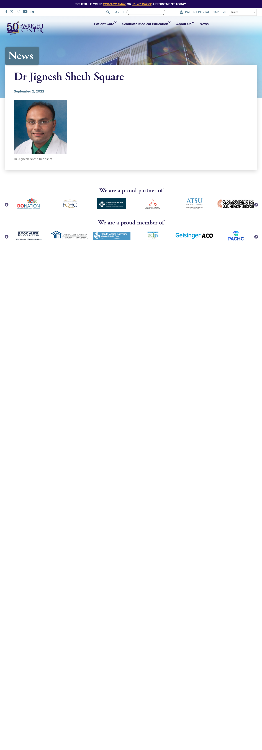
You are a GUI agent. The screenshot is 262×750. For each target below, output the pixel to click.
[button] (105, 24)
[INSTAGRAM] (19, 12)
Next (256, 204)
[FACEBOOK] (7, 12)
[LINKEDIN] (33, 12)
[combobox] (243, 12)
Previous (6, 204)
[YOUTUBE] (26, 12)
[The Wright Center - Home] (25, 27)
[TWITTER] (12, 12)
